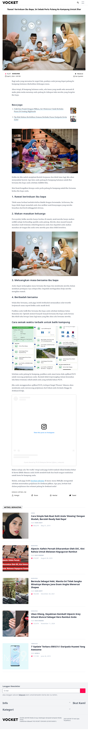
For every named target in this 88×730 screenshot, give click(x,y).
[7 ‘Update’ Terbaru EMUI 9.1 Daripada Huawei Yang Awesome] (15, 656)
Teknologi (34, 643)
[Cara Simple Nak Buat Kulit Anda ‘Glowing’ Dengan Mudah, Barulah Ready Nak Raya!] (15, 526)
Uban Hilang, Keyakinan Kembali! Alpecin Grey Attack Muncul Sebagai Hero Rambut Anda (55, 615)
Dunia (33, 513)
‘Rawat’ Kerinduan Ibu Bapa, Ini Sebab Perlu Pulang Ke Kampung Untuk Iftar (44, 9)
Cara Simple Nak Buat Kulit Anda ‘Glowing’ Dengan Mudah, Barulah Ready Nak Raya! (58, 518)
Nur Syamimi (79, 76)
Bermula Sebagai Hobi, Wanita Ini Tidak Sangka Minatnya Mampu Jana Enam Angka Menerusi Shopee (56, 584)
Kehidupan (16, 74)
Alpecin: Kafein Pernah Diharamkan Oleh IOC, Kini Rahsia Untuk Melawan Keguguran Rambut (57, 550)
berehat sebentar (37, 481)
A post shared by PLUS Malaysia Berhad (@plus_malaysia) (44, 462)
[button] (82, 2)
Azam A (37, 653)
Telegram (22, 695)
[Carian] (78, 2)
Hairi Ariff (39, 522)
